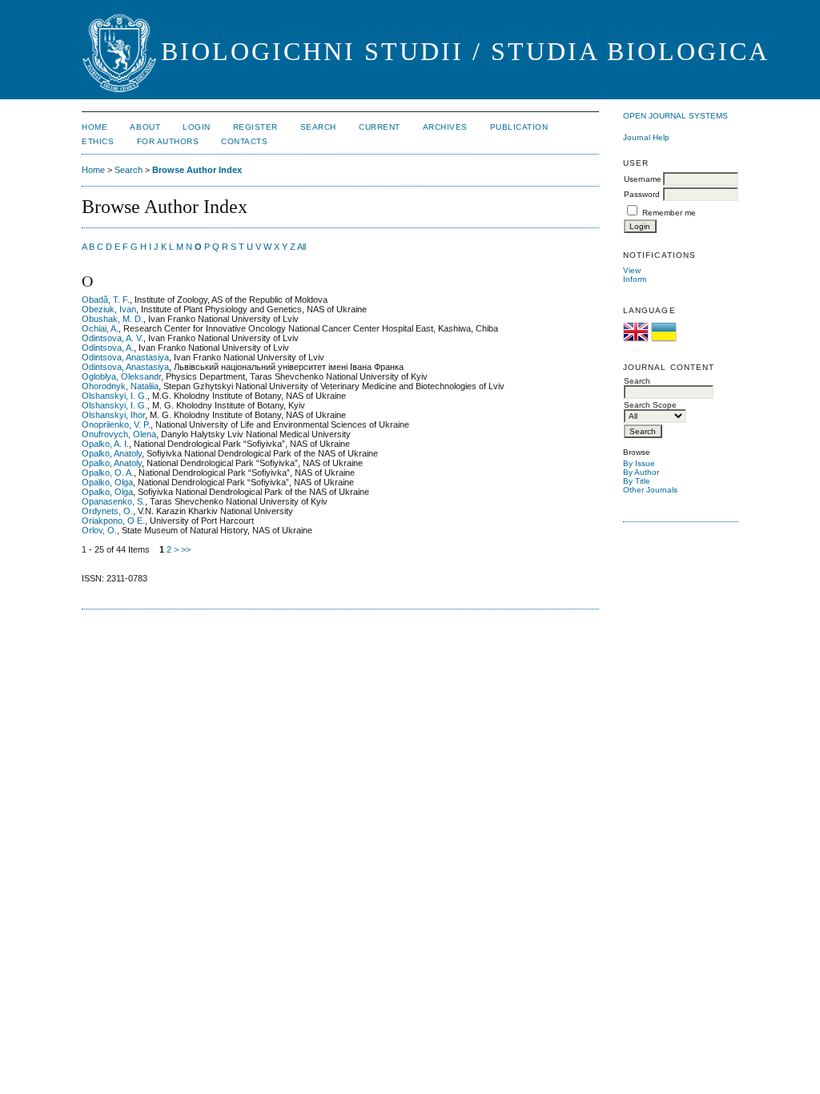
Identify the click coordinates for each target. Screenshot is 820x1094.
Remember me (669, 212)
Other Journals (650, 489)
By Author (641, 472)
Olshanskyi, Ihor (113, 415)
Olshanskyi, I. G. (114, 395)
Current (379, 127)
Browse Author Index (197, 170)
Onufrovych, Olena (119, 434)
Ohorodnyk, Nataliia (120, 386)
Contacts (244, 141)
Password (642, 194)
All (301, 246)
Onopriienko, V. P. (116, 424)
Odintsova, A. (108, 347)
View (632, 270)
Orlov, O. (99, 530)
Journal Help (646, 137)
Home (94, 127)
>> (186, 549)
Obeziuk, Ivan (109, 309)
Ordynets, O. (107, 511)
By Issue (639, 463)
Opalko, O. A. (108, 472)
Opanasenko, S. (113, 501)
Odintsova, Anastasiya (125, 357)
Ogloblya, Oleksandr (121, 376)
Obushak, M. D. (112, 319)
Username (642, 179)
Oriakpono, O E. (113, 520)
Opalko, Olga (107, 482)
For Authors (168, 141)
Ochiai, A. (100, 328)
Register (255, 127)
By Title (636, 481)
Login (197, 127)
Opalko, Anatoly (112, 453)
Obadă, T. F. (106, 299)
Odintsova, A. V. (112, 338)
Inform (634, 279)
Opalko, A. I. (105, 443)
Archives (445, 127)
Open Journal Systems (675, 115)
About (145, 127)
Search (318, 127)
